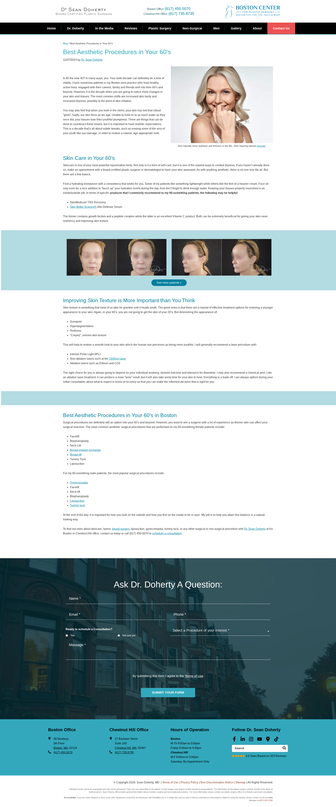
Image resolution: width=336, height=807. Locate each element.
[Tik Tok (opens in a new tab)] (276, 740)
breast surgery (121, 528)
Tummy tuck (77, 505)
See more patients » (169, 282)
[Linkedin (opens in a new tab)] (242, 740)
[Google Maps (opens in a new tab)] (267, 740)
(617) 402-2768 (265, 800)
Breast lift (76, 454)
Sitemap (240, 782)
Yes (72, 635)
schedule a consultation (167, 533)
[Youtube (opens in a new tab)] (259, 740)
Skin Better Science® (83, 206)
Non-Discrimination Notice (216, 782)
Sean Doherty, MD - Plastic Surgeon (84, 11)
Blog (65, 43)
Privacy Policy (189, 782)
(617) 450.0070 (177, 8)
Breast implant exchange (85, 450)
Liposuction (77, 500)
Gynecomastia (79, 482)
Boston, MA (61, 747)
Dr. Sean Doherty (92, 59)
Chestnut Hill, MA (125, 747)
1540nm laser (117, 358)
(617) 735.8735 (181, 13)
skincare (261, 146)
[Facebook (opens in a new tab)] (234, 740)
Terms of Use (194, 676)
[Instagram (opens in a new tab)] (251, 740)
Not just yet (128, 635)
